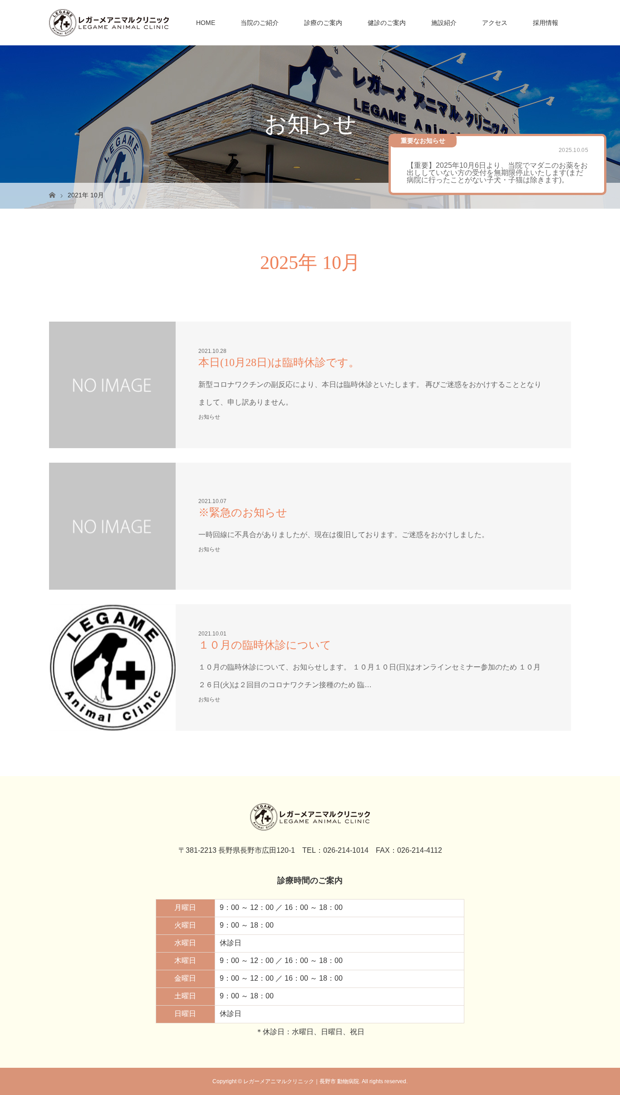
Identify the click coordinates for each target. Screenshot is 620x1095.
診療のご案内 (323, 22)
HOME (205, 22)
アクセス (494, 22)
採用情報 (545, 22)
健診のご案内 (387, 22)
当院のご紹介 (260, 22)
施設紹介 (444, 22)
